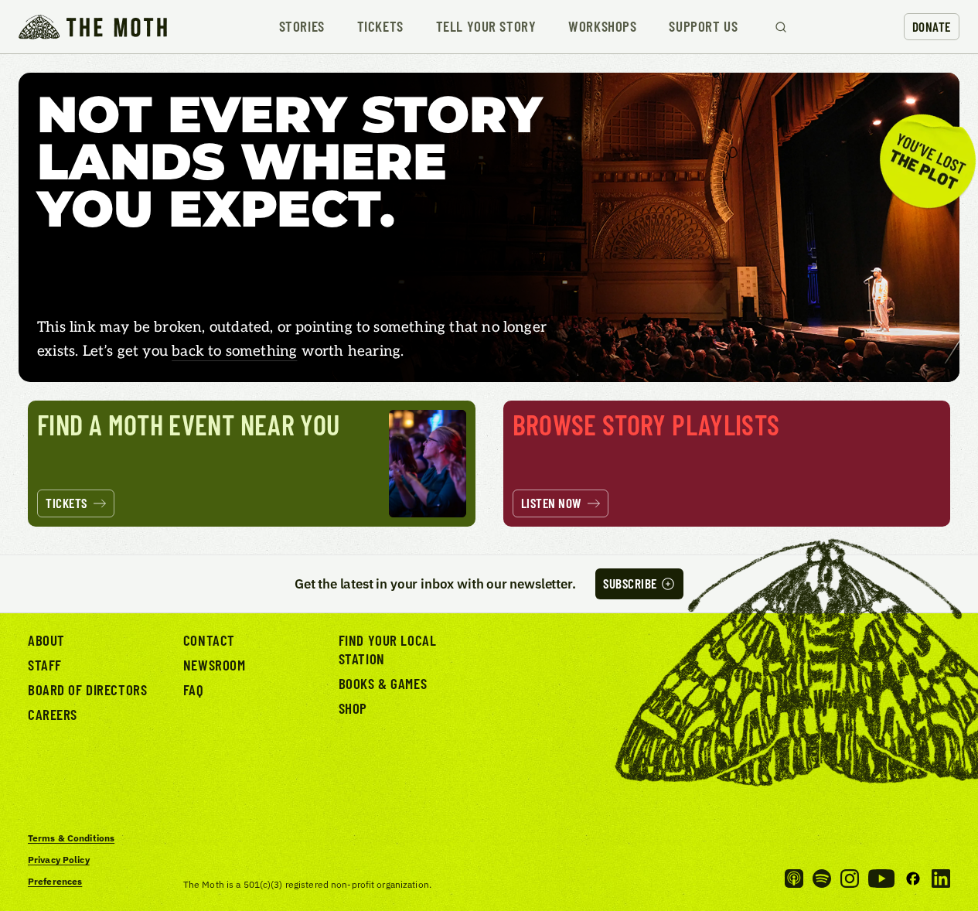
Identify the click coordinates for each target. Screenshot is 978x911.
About (46, 640)
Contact (209, 640)
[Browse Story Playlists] (727, 463)
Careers (52, 714)
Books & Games (383, 683)
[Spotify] (822, 878)
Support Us (703, 26)
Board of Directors (87, 689)
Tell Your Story (486, 26)
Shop (353, 708)
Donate (931, 26)
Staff (45, 665)
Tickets (380, 26)
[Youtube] (881, 878)
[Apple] (794, 878)
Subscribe (630, 583)
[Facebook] (913, 878)
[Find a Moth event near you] (251, 463)
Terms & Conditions (71, 838)
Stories (302, 26)
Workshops (602, 26)
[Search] (781, 27)
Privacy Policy (59, 859)
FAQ (193, 689)
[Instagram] (849, 878)
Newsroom (214, 665)
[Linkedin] (941, 878)
